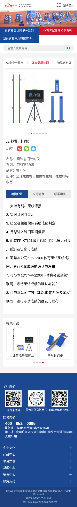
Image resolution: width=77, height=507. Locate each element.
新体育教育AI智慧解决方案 (20, 38)
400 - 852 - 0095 (20, 423)
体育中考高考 (14, 62)
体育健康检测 (40, 62)
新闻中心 (9, 467)
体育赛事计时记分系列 (19, 30)
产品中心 (9, 454)
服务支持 (9, 481)
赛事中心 (9, 474)
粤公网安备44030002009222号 (40, 502)
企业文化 (9, 447)
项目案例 (9, 461)
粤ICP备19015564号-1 (38, 498)
